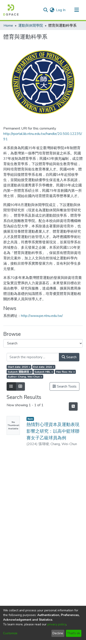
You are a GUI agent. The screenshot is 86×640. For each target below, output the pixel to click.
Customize (10, 633)
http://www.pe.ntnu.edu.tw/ (42, 315)
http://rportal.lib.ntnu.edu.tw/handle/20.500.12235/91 (42, 136)
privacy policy (56, 624)
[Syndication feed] (73, 406)
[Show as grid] (20, 386)
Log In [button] (61, 10)
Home (8, 25)
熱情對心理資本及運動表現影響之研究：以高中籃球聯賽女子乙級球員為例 (52, 431)
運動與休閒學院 (30, 25)
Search (71, 357)
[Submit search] (45, 10)
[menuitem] (52, 10)
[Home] (11, 10)
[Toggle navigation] (76, 10)
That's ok (73, 633)
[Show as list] (11, 386)
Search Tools (66, 386)
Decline (57, 633)
